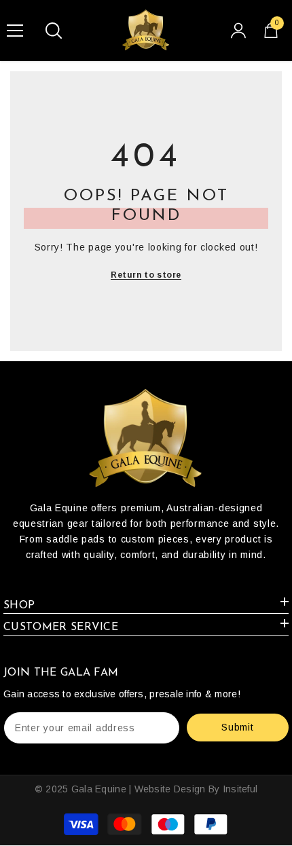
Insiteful (240, 789)
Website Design (170, 789)
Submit (237, 727)
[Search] (53, 30)
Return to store (146, 275)
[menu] (15, 30)
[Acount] (238, 30)
